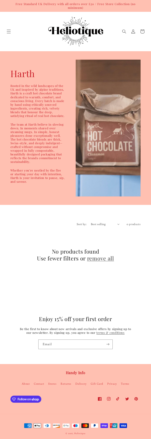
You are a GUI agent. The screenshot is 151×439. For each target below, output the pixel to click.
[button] (8, 31)
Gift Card (97, 383)
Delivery (81, 383)
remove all (100, 258)
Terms (125, 383)
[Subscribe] (107, 344)
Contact (39, 383)
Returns (66, 383)
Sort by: (82, 224)
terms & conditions (110, 333)
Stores (52, 383)
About (26, 383)
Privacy (112, 383)
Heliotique (79, 433)
